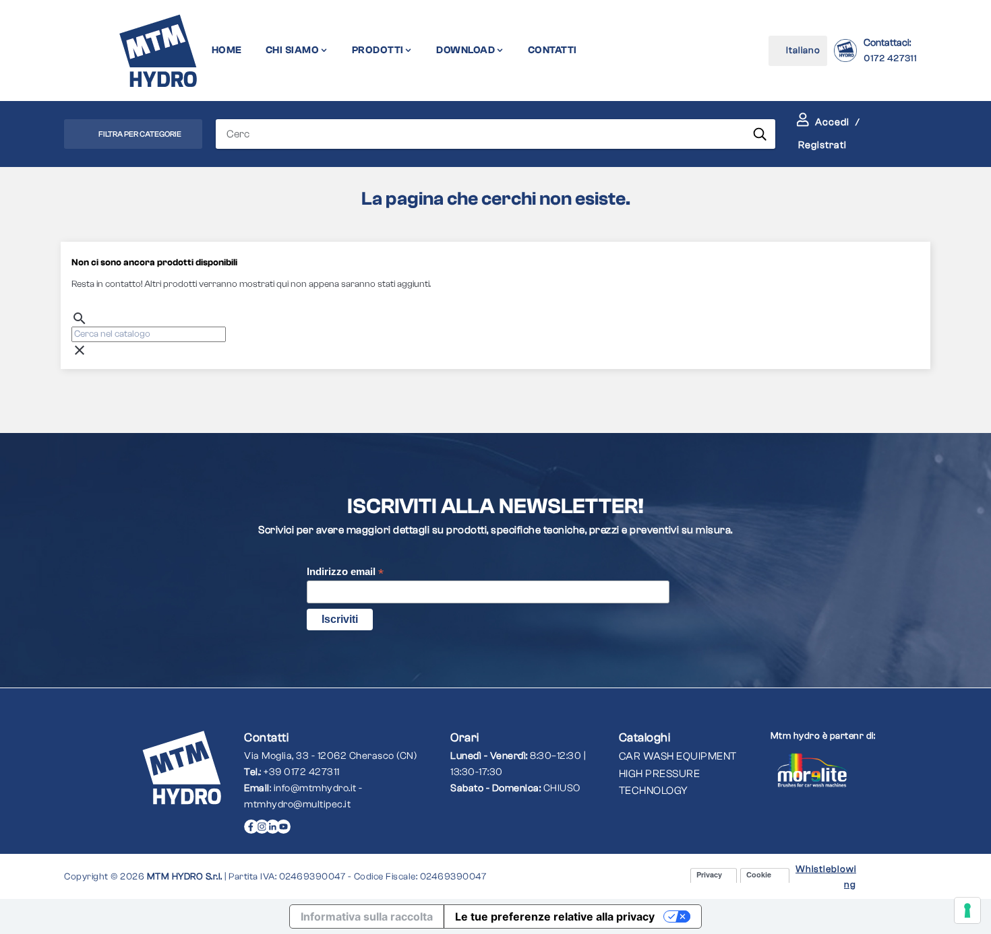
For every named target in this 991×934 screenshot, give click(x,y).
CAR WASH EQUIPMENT (678, 756)
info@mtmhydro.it (315, 788)
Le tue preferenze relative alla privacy (555, 916)
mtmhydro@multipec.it (297, 804)
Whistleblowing (825, 877)
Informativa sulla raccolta (367, 916)
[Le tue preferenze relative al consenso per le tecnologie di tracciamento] (967, 910)
